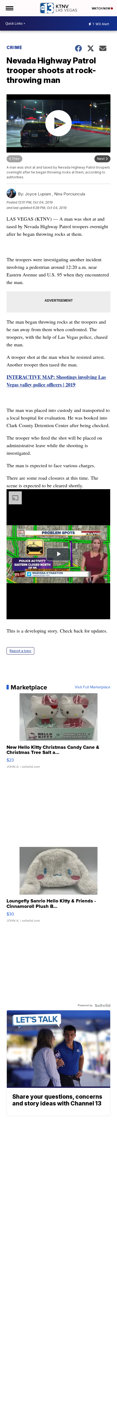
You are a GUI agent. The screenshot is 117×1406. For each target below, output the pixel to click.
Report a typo (20, 651)
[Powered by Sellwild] (102, 1005)
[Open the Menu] (9, 8)
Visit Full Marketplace (92, 687)
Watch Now (101, 8)
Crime (14, 47)
